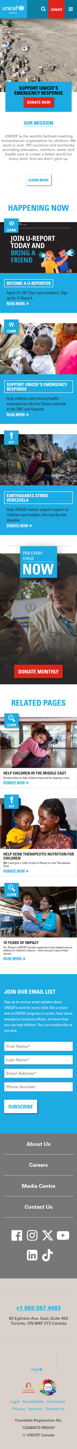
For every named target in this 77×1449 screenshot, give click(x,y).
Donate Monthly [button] (38, 671)
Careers (38, 1164)
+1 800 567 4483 (38, 1307)
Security (35, 1409)
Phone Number (20, 1086)
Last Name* (17, 1059)
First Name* (18, 1046)
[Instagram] (29, 1231)
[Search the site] (43, 9)
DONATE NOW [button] (38, 102)
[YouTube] (60, 1231)
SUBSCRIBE (20, 1106)
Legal (15, 1401)
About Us (38, 1144)
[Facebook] (14, 1231)
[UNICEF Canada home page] (38, 1371)
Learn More (38, 180)
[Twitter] (45, 1231)
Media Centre (38, 1186)
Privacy (19, 1409)
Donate (56, 10)
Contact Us (39, 1206)
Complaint (56, 1401)
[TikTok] (45, 1251)
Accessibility (33, 1401)
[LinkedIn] (29, 1251)
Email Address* (21, 1073)
